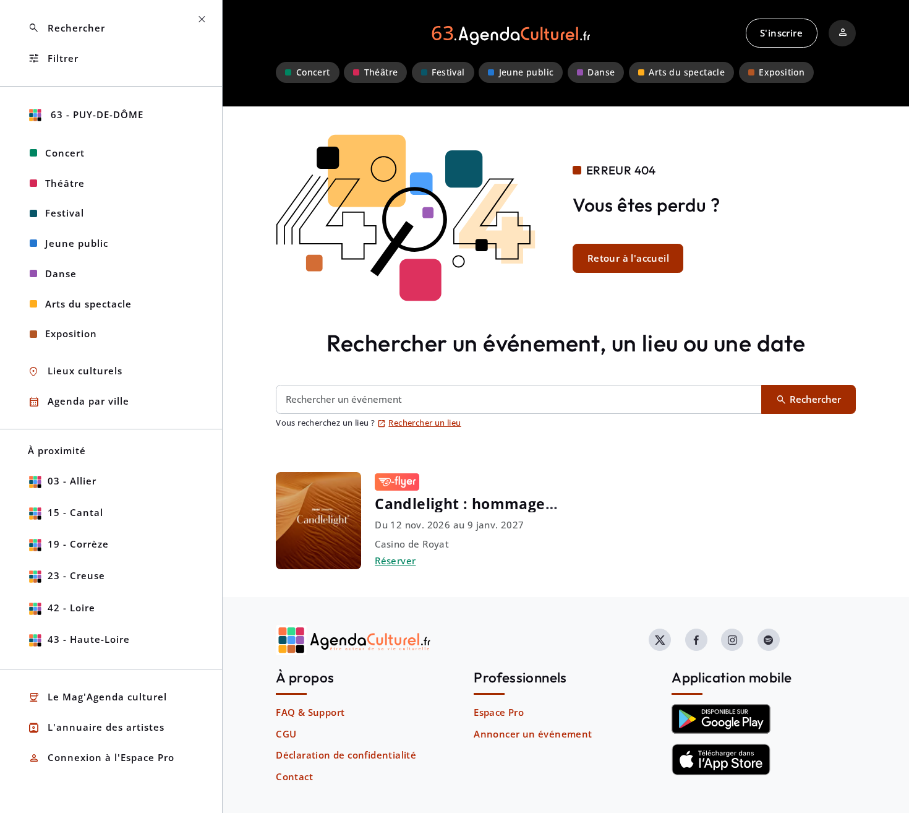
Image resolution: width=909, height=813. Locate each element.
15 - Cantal (75, 512)
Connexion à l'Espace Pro (101, 758)
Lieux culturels (75, 371)
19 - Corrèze (78, 544)
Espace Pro (499, 712)
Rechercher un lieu (419, 422)
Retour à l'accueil (628, 258)
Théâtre (381, 72)
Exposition (781, 72)
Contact (294, 776)
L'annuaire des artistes (96, 728)
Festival (448, 72)
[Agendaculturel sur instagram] (732, 640)
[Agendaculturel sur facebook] (696, 640)
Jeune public (526, 72)
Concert (313, 72)
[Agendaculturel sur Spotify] (769, 640)
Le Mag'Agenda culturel (97, 697)
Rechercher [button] (66, 28)
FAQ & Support (310, 712)
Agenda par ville (78, 402)
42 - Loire (71, 607)
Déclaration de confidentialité (346, 755)
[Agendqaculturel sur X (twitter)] (660, 640)
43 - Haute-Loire (89, 639)
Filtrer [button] (53, 58)
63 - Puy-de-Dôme (95, 114)
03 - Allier (72, 481)
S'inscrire (781, 33)
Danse (601, 72)
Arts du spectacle (687, 72)
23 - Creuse (76, 575)
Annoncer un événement (533, 734)
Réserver (395, 560)
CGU (286, 734)
